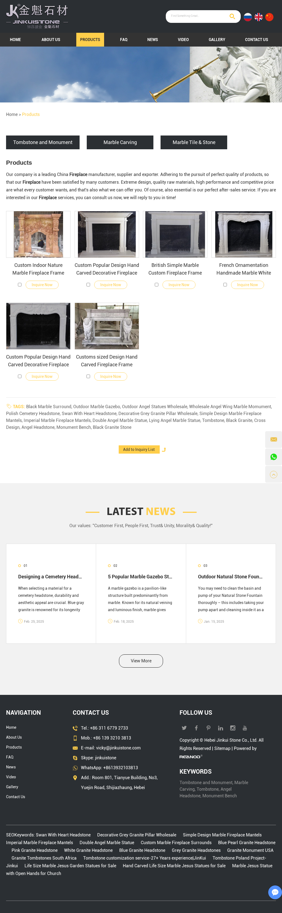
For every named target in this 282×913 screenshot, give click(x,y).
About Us (51, 39)
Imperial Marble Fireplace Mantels (40, 842)
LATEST (141, 512)
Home (15, 39)
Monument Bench (219, 795)
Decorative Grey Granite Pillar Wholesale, (158, 413)
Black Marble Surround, (49, 406)
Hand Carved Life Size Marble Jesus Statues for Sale (174, 865)
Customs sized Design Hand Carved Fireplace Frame (106, 360)
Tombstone (208, 789)
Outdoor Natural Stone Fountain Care (231, 576)
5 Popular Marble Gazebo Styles (141, 576)
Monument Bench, (74, 427)
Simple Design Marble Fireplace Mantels (222, 835)
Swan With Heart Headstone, (90, 413)
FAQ (124, 39)
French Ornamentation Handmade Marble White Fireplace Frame (243, 269)
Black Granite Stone (112, 427)
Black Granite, (240, 420)
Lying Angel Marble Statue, (175, 420)
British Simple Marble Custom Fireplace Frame (175, 269)
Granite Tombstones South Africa (44, 858)
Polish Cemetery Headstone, (34, 413)
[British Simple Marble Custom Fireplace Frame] (175, 234)
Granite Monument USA (249, 850)
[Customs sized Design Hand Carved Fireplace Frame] (107, 326)
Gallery (217, 39)
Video (183, 39)
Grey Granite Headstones (196, 850)
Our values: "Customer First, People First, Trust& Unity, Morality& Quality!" (141, 525)
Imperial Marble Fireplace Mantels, (58, 420)
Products (90, 39)
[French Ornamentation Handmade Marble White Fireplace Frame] (244, 234)
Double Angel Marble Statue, (121, 420)
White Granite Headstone (88, 850)
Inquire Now (42, 285)
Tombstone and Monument (206, 782)
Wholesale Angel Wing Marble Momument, (230, 406)
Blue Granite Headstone (142, 850)
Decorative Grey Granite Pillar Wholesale (136, 835)
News (152, 39)
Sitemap (222, 748)
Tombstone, (214, 420)
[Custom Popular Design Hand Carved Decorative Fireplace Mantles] (107, 234)
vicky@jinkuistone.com (118, 748)
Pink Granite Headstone (34, 850)
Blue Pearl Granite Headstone (246, 842)
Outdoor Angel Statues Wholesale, (155, 406)
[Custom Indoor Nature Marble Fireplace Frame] (38, 234)
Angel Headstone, (38, 427)
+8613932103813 (120, 767)
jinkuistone (105, 757)
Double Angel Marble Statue (106, 842)
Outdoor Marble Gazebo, (97, 406)
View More (141, 660)
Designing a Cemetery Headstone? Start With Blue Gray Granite (51, 576)
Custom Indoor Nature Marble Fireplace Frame (38, 269)
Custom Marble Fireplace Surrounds (176, 842)
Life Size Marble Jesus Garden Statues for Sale (70, 865)
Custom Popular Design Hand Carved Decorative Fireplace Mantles (107, 269)
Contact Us (256, 39)
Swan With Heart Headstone (64, 835)
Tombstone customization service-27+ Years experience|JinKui (144, 858)
